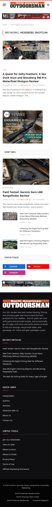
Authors (6, 400)
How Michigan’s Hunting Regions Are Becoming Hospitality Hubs (34, 242)
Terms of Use (8, 464)
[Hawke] (23, 143)
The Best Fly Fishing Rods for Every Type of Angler (25, 376)
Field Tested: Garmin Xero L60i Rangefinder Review (23, 193)
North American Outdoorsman (27, 493)
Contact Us (7, 420)
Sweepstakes (8, 396)
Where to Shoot (9, 454)
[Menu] (4, 5)
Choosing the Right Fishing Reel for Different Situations (34, 229)
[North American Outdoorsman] (27, 5)
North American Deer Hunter (27, 497)
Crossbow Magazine (41, 500)
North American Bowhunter (18, 500)
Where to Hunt (9, 449)
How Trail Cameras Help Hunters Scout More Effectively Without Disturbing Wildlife (34, 216)
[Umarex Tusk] (26, 16)
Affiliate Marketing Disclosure (16, 469)
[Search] (48, 5)
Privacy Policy (9, 459)
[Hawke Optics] (26, 286)
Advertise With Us (11, 410)
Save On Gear (9, 444)
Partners (6, 405)
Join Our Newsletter (11, 439)
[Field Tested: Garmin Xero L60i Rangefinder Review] (26, 172)
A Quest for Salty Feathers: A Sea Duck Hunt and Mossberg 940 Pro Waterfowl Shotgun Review (24, 77)
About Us (7, 415)
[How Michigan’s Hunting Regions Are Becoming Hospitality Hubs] (10, 244)
